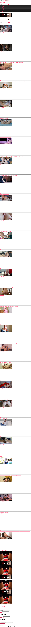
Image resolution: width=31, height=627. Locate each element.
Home (2, 5)
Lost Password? (4, 617)
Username (1, 610)
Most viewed (3, 8)
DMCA (3, 605)
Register (8, 0)
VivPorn (2, 2)
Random (3, 10)
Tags (2, 7)
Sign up (7, 626)
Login (5, 0)
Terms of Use (3, 607)
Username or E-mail (2, 622)
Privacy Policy (3, 606)
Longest (3, 9)
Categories (3, 6)
